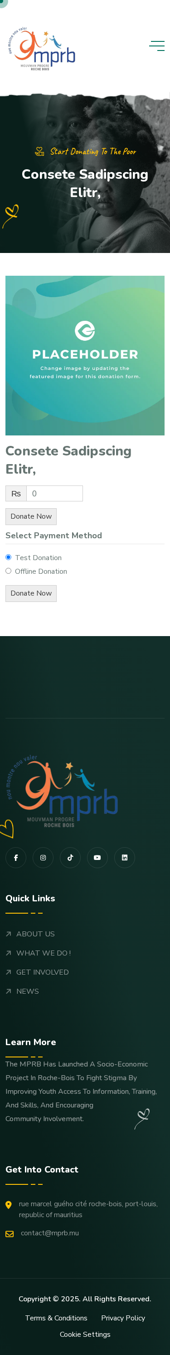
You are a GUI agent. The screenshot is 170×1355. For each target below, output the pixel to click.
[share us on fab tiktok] (70, 857)
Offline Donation (41, 571)
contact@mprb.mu (50, 1233)
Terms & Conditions (56, 1318)
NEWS (27, 991)
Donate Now (31, 516)
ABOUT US (35, 934)
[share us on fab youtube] (97, 857)
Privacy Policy (123, 1318)
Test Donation (38, 558)
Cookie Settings (85, 1335)
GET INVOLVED (42, 972)
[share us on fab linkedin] (124, 857)
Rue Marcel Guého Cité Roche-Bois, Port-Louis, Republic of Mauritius (88, 1209)
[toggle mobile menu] (157, 46)
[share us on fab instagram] (43, 857)
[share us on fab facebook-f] (15, 857)
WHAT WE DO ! (43, 953)
